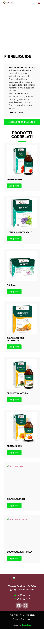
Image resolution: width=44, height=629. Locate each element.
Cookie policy (29, 615)
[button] (39, 3)
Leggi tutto (14, 186)
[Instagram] (25, 605)
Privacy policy (15, 615)
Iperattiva (26, 625)
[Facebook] (19, 605)
